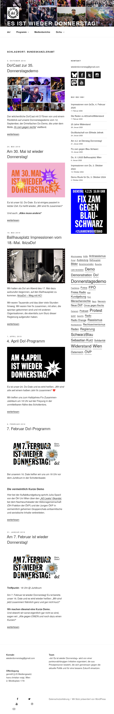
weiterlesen (13, 134)
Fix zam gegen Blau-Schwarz (84, 148)
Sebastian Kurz (82, 340)
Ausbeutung (82, 259)
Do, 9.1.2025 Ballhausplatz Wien (86, 157)
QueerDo (80, 316)
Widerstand (81, 346)
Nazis (94, 301)
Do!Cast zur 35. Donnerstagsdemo (22, 67)
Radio (88, 315)
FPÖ (92, 287)
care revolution (77, 269)
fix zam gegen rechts (25, 127)
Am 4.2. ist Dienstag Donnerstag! (86, 140)
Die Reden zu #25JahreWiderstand (87, 115)
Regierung (87, 329)
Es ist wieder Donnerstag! (52, 23)
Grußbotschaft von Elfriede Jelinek (87, 132)
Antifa (85, 256)
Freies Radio (78, 292)
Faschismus (75, 288)
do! (9, 31)
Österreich (77, 352)
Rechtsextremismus (94, 324)
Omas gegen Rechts (94, 305)
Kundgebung (78, 296)
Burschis (98, 264)
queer (73, 315)
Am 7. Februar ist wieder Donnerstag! (27, 539)
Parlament (74, 311)
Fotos (84, 287)
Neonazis (102, 301)
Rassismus (95, 320)
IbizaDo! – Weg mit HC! (29, 295)
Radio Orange (78, 320)
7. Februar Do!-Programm (28, 428)
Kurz (89, 297)
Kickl (88, 292)
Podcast (84, 311)
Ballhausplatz (95, 260)
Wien (97, 346)
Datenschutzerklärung (59, 699)
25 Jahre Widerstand (81, 124)
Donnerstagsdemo (88, 281)
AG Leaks (46, 498)
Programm (21, 31)
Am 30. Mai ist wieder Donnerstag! (25, 153)
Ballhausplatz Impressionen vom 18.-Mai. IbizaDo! (34, 239)
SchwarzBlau (82, 334)
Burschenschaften (86, 264)
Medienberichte (42, 31)
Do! (96, 274)
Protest (96, 310)
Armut (73, 260)
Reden (75, 329)
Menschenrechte (81, 301)
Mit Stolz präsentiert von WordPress (89, 699)
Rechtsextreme (76, 325)
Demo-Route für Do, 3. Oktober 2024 (88, 177)
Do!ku (59, 31)
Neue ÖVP (77, 305)
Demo (90, 269)
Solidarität (99, 340)
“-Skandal (56, 498)
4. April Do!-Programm (26, 340)
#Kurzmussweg (76, 256)
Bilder (74, 264)
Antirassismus (97, 256)
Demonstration (81, 274)
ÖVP (88, 351)
